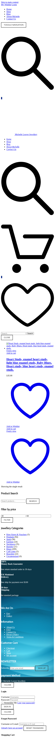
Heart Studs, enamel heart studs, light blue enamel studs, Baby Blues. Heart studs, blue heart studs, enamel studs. (29, 364)
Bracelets (10, 554)
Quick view (11, 351)
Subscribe (5, 668)
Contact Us (11, 19)
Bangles (9, 546)
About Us (10, 627)
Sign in (7, 707)
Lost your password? (26, 703)
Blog (8, 14)
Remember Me (10, 703)
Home (9, 9)
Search (33, 501)
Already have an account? (12, 728)
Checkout (10, 648)
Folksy (9, 616)
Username (5, 697)
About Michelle (13, 16)
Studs (8, 539)
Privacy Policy (12, 634)
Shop (8, 11)
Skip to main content (9, 2)
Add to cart (11, 353)
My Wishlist (6, 4)
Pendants (10, 537)
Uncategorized (12, 556)
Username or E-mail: (10, 724)
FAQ (8, 630)
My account (11, 655)
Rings (8, 549)
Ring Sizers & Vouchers (16, 534)
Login (14, 4)
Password (5, 700)
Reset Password (35, 728)
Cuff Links (11, 551)
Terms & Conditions (14, 637)
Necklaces (10, 544)
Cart (8, 650)
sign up (42, 668)
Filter (7, 520)
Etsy (8, 613)
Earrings (9, 542)
